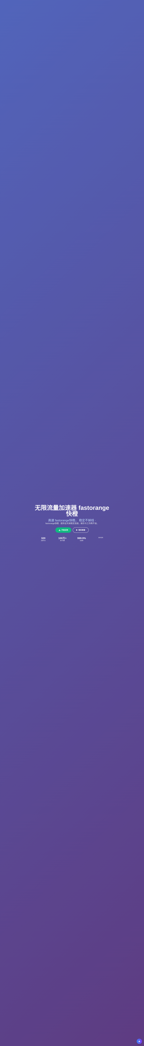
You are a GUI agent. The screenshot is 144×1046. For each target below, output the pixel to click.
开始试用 (64, 530)
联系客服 (81, 530)
